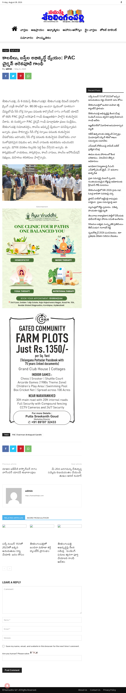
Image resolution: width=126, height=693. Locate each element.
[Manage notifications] (7, 685)
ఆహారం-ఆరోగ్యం (72, 30)
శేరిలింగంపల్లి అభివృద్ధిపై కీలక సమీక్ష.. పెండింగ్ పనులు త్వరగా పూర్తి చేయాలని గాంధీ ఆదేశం (68, 552)
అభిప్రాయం (37, 30)
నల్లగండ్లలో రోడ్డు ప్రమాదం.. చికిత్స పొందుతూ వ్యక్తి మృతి (103, 209)
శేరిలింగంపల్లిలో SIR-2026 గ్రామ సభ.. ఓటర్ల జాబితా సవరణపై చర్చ (105, 192)
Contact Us (95, 690)
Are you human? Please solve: (16, 653)
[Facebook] (121, 2)
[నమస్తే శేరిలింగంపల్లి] (63, 15)
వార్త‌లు (24, 30)
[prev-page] (4, 568)
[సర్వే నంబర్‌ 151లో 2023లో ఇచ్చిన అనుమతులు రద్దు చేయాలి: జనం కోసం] (14, 532)
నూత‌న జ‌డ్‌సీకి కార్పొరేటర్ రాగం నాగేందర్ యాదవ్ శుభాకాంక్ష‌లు (19, 470)
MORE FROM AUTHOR (38, 518)
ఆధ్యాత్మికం (53, 30)
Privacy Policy (109, 690)
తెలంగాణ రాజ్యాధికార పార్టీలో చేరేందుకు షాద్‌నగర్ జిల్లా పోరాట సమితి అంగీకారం (106, 217)
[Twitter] (13, 76)
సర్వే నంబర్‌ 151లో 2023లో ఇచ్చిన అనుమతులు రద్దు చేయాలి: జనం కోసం (13, 549)
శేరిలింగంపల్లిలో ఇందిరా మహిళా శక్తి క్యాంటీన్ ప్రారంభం (40, 547)
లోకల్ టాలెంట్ (108, 30)
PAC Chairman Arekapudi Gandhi (27, 434)
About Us (82, 690)
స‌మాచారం (26, 38)
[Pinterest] (20, 76)
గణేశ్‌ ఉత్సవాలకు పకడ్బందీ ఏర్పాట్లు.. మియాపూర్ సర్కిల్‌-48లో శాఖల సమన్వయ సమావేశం (105, 137)
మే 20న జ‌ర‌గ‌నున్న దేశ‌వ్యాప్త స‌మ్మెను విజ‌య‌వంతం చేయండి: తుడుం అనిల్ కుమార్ (65, 472)
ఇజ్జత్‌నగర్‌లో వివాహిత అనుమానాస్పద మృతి (105, 127)
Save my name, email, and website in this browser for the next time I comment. (43, 646)
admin (9, 69)
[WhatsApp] (28, 76)
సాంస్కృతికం (43, 38)
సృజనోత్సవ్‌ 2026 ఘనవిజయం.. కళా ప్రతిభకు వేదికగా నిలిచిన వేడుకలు (104, 234)
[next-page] (10, 568)
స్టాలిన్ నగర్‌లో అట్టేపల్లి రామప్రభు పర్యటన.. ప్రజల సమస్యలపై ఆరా (103, 200)
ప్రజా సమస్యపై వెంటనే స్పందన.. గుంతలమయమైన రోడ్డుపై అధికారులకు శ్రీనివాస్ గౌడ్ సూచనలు (105, 181)
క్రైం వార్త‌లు (91, 30)
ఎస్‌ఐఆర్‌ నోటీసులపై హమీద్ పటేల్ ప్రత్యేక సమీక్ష (103, 148)
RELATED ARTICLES (13, 518)
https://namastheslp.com (34, 495)
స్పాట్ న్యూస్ (15, 50)
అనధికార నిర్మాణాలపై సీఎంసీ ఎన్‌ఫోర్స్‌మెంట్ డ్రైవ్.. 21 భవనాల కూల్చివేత (103, 169)
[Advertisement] (42, 90)
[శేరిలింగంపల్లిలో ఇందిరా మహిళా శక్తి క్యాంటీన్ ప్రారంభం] (42, 532)
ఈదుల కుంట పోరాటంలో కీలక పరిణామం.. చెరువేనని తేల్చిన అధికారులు (101, 158)
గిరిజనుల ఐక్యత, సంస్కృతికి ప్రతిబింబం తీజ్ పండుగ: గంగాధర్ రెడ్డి (105, 226)
